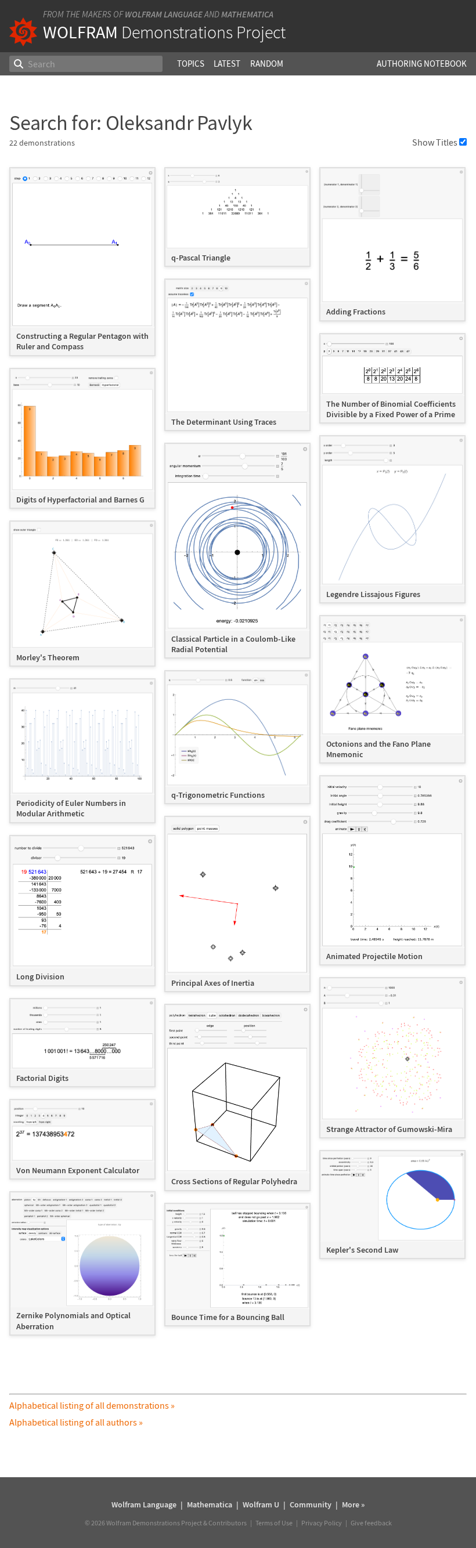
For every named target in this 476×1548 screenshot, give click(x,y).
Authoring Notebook (422, 63)
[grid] (237, 757)
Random (266, 63)
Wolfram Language (164, 14)
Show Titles (434, 142)
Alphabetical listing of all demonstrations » (92, 1405)
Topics (190, 63)
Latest (227, 63)
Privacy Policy (321, 1522)
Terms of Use (274, 1522)
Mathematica (247, 14)
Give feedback (371, 1522)
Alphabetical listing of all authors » (76, 1422)
